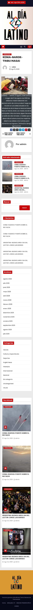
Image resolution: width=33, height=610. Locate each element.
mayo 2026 (7, 292)
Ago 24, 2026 (18, 169)
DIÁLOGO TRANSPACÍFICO (24, 603)
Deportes (6, 358)
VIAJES (5, 388)
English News (7, 362)
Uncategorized (8, 384)
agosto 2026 (7, 279)
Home (4, 603)
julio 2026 (6, 283)
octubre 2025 (7, 321)
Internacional (7, 54)
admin (14, 67)
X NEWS (16, 606)
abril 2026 (6, 296)
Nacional (6, 375)
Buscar (7, 202)
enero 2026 (7, 308)
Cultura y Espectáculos (11, 354)
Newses (26, 597)
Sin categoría (7, 379)
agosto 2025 (7, 330)
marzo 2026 (7, 300)
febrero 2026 (7, 304)
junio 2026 (6, 287)
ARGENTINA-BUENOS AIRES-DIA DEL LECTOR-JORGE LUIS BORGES (15, 516)
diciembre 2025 (8, 313)
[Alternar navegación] (21, 46)
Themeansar (16, 599)
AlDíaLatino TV (11, 603)
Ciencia (5, 350)
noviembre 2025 (8, 317)
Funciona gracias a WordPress (11, 597)
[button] (25, 47)
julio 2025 (6, 334)
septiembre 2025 (9, 325)
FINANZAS (6, 367)
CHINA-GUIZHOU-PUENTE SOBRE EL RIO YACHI (22, 166)
